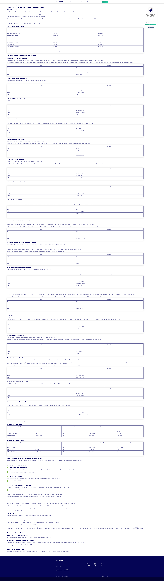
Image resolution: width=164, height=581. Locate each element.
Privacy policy (63, 576)
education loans (112, 528)
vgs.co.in (77, 353)
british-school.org (79, 114)
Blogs (101, 565)
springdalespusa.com (80, 377)
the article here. (33, 421)
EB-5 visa (87, 567)
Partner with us (103, 567)
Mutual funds (88, 564)
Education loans (88, 566)
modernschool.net (79, 74)
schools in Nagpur (24, 524)
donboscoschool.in (79, 177)
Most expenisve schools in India (16, 510)
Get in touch (151, 24)
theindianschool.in (120, 453)
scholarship (101, 528)
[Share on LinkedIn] (150, 27)
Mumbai (30, 21)
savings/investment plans (122, 528)
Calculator (102, 566)
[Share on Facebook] (148, 27)
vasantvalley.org (79, 195)
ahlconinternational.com (80, 238)
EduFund (136, 527)
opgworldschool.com (79, 308)
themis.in (77, 263)
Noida (26, 21)
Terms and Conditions (58, 576)
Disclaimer (66, 576)
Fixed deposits (88, 565)
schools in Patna (30, 23)
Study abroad (83, 1)
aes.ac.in (77, 134)
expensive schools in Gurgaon (25, 496)
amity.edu (118, 431)
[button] (79, 1)
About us (70, 1)
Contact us (95, 566)
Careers (95, 565)
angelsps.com (119, 435)
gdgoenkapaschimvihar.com (81, 285)
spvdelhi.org (78, 397)
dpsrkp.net (77, 215)
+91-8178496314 (61, 566)
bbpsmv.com (119, 433)
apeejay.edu (78, 330)
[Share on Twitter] (151, 27)
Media (101, 564)
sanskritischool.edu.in (80, 155)
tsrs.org (77, 94)
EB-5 (88, 1)
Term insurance (88, 568)
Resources (92, 1)
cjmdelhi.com (78, 416)
